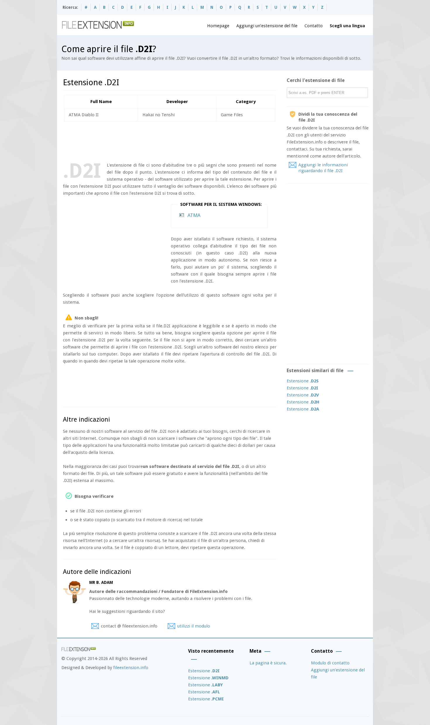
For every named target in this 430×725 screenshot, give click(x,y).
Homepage (218, 25)
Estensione (303, 381)
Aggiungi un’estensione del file (266, 25)
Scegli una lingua (347, 25)
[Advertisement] (169, 140)
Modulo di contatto (330, 663)
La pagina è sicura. (268, 663)
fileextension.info (130, 667)
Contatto (314, 25)
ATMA (194, 215)
